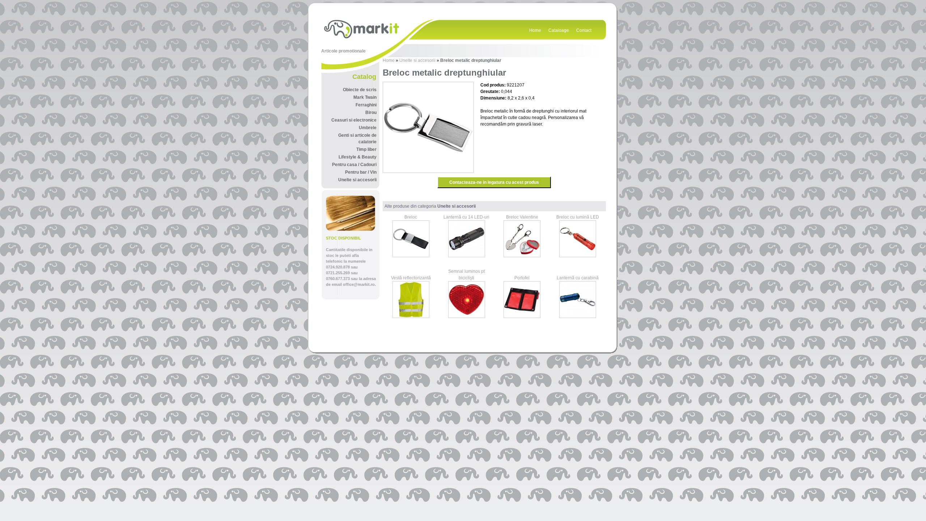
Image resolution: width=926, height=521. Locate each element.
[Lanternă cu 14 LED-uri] (466, 255)
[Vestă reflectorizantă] (410, 316)
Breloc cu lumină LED (577, 217)
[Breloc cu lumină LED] (577, 255)
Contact (583, 30)
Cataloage (558, 30)
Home (535, 30)
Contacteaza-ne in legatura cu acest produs (494, 182)
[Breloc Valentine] (522, 255)
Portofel (522, 277)
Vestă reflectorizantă (411, 277)
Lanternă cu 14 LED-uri (466, 217)
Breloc (410, 217)
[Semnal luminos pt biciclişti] (466, 316)
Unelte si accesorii (417, 60)
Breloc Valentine (522, 217)
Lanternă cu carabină (578, 277)
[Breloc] (410, 255)
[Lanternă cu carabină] (577, 316)
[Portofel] (522, 316)
